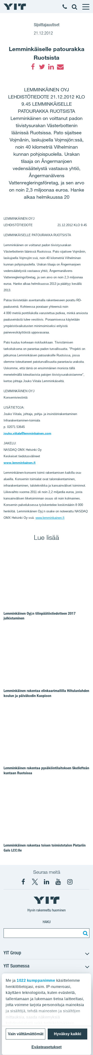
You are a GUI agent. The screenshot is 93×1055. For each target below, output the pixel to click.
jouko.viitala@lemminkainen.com (27, 433)
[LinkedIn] (51, 67)
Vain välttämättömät (25, 1034)
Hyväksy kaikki (67, 1034)
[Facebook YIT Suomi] (23, 882)
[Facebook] (33, 67)
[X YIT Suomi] (35, 882)
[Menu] (85, 7)
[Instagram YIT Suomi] (70, 882)
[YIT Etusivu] (15, 7)
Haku (47, 922)
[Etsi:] (84, 933)
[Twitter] (42, 67)
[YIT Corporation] (46, 882)
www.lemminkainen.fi (20, 462)
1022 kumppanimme (36, 980)
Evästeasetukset (46, 1047)
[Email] (60, 67)
